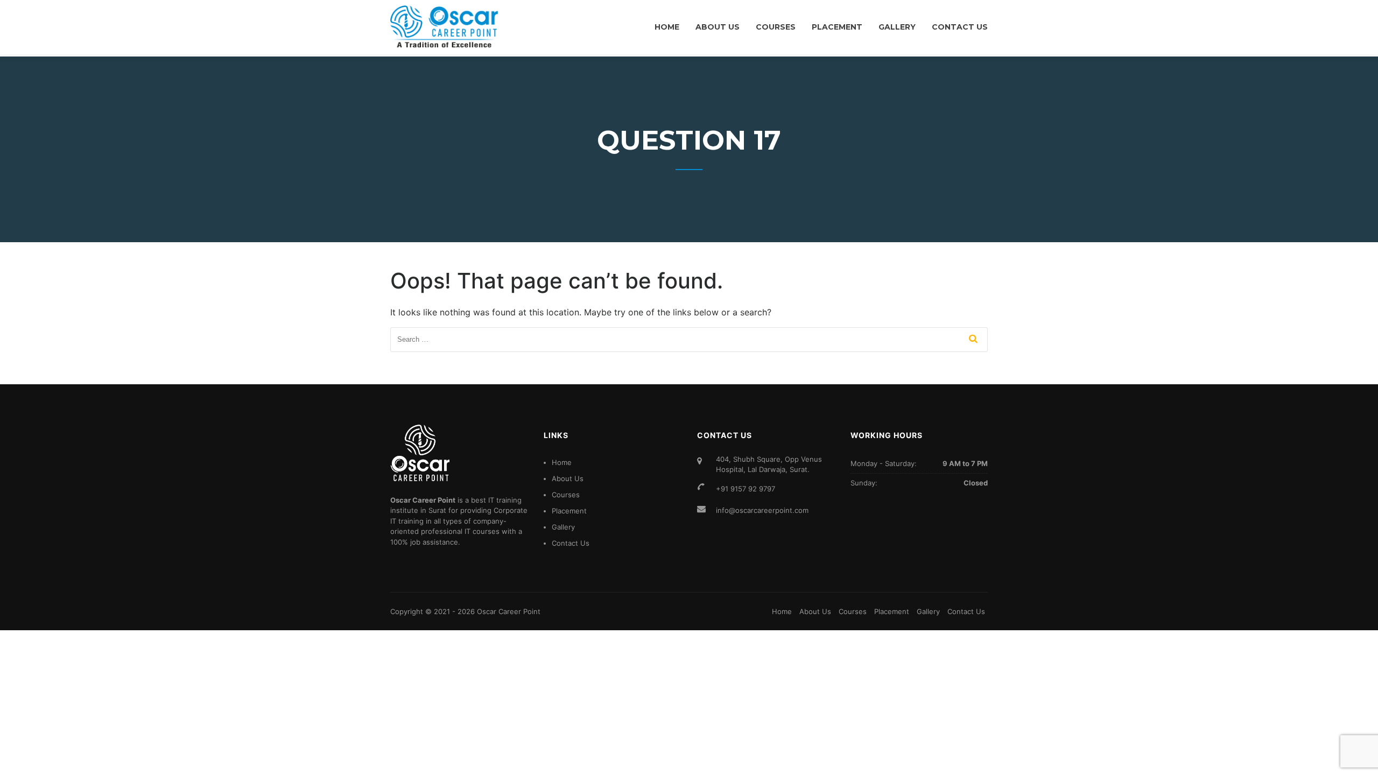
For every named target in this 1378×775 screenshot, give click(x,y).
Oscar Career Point (508, 611)
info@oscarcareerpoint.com (762, 510)
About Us (717, 27)
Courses (776, 27)
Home (667, 27)
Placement (837, 27)
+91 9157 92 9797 (745, 488)
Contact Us (960, 27)
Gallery (897, 27)
